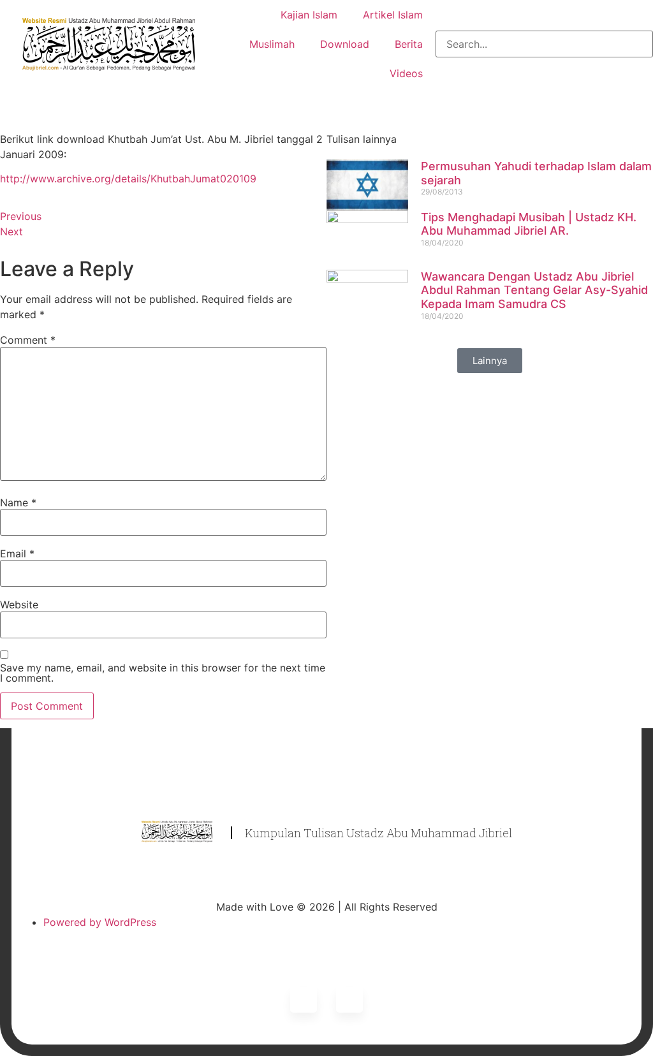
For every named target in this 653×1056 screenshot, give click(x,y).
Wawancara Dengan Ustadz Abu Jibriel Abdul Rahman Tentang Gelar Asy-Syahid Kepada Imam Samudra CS (534, 290)
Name (18, 502)
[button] (489, 360)
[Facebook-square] (349, 999)
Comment (27, 340)
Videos (406, 73)
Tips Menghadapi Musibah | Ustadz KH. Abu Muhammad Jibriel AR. (528, 224)
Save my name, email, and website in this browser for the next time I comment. (162, 673)
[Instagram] (303, 999)
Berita (409, 44)
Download (344, 44)
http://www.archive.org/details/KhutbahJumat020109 (128, 178)
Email (17, 553)
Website (19, 604)
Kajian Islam (309, 14)
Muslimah (272, 44)
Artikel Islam (393, 14)
